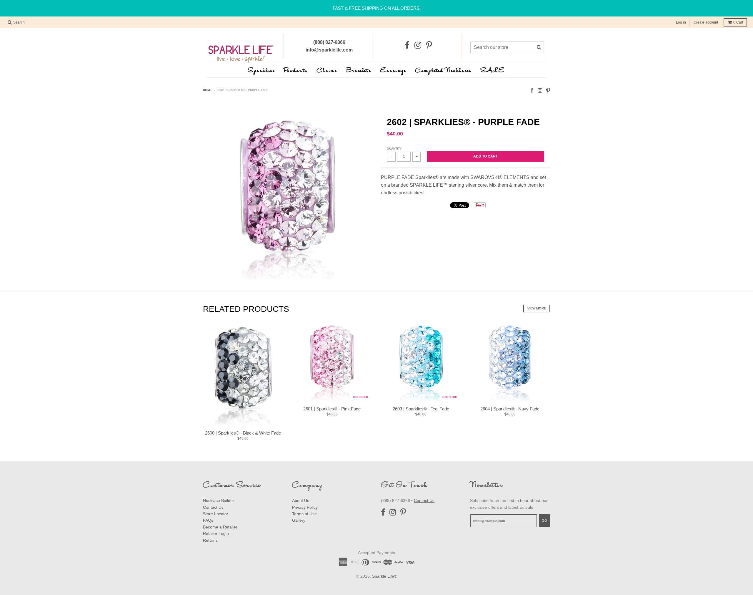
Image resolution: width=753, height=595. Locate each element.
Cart (738, 22)
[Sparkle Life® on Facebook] (407, 45)
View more (536, 308)
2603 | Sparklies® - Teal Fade (421, 408)
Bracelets (358, 70)
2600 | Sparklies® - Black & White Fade (243, 432)
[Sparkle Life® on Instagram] (417, 45)
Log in (681, 22)
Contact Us (213, 507)
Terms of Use (304, 513)
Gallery (298, 520)
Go (544, 520)
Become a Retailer (220, 527)
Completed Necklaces (443, 70)
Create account (706, 22)
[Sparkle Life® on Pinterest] (429, 45)
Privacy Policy (305, 507)
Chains (327, 70)
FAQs (208, 520)
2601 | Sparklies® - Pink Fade (332, 408)
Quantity (394, 148)
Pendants (296, 70)
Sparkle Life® (384, 576)
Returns (210, 540)
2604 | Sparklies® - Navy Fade (509, 408)
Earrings (393, 70)
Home (207, 90)
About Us (300, 500)
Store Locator (215, 513)
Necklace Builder (218, 500)
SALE (493, 70)
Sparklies (261, 70)
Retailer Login (216, 533)
